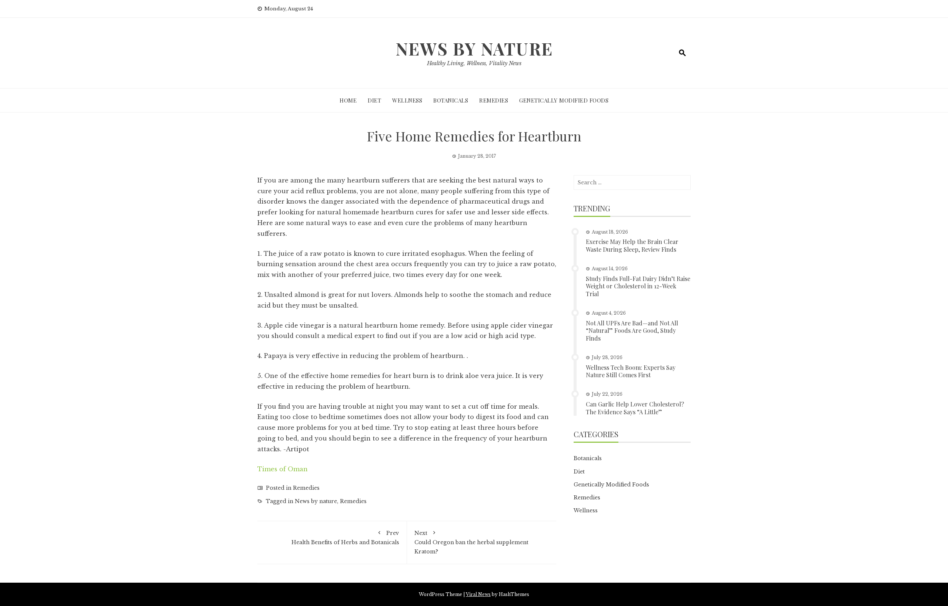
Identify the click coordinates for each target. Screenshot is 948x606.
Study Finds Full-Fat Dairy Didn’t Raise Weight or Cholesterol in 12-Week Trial (638, 286)
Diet (374, 100)
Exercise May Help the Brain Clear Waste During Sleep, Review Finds (632, 245)
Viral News (478, 594)
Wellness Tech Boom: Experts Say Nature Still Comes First (630, 371)
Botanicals (450, 100)
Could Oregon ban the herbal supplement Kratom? (471, 542)
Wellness (407, 100)
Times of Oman (282, 469)
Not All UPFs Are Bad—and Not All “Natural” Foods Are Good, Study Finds (632, 330)
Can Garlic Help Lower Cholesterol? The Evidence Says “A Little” (635, 408)
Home (348, 100)
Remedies (493, 100)
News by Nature (474, 48)
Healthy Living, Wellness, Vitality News (474, 63)
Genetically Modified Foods (563, 100)
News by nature (316, 501)
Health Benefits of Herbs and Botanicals (345, 538)
